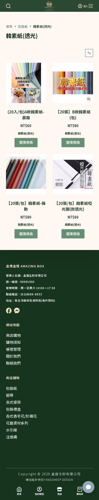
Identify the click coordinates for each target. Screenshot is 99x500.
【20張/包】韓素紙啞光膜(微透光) (73, 206)
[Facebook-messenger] (17, 310)
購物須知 (13, 342)
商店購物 (13, 335)
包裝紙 (11, 388)
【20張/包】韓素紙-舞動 (26, 206)
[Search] (8, 6)
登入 (85, 6)
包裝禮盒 (13, 409)
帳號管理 (13, 349)
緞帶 (9, 395)
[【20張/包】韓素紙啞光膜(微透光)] (73, 174)
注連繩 (11, 437)
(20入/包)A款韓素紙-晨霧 (26, 115)
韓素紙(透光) (26, 133)
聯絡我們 (13, 363)
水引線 (11, 430)
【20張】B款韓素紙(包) (73, 115)
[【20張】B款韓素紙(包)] (73, 83)
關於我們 (13, 356)
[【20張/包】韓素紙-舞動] (26, 174)
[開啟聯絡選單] (88, 487)
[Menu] (90, 6)
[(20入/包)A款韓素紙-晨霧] (26, 83)
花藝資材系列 (17, 423)
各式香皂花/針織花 (21, 416)
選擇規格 (26, 142)
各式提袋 (13, 402)
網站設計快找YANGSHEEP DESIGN (49, 479)
